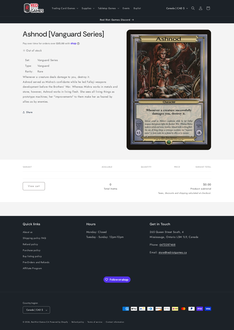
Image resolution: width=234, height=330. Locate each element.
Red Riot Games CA (40, 322)
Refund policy (30, 244)
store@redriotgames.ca (173, 252)
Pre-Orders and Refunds (36, 262)
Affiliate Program (32, 268)
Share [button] (29, 112)
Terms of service (95, 322)
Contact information (115, 322)
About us (28, 232)
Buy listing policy (32, 256)
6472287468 (167, 244)
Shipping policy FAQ (34, 238)
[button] (65, 8)
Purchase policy (31, 250)
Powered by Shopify (59, 322)
